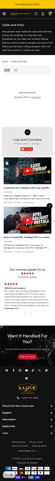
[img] (27, 273)
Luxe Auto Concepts (27, 140)
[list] (15, 70)
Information (9, 419)
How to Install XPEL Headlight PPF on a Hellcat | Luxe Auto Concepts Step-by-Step (27, 237)
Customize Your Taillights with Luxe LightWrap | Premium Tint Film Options (27, 188)
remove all (36, 97)
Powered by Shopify (27, 462)
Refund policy (19, 442)
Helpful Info (8, 426)
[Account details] (43, 13)
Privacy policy (36, 442)
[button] (4, 13)
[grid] (7, 70)
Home (5, 61)
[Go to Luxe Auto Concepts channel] (28, 132)
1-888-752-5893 (29, 398)
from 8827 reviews (27, 277)
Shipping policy (39, 445)
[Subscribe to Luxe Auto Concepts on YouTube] (29, 149)
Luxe (5, 433)
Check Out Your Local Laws (18, 405)
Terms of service (20, 445)
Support (7, 412)
